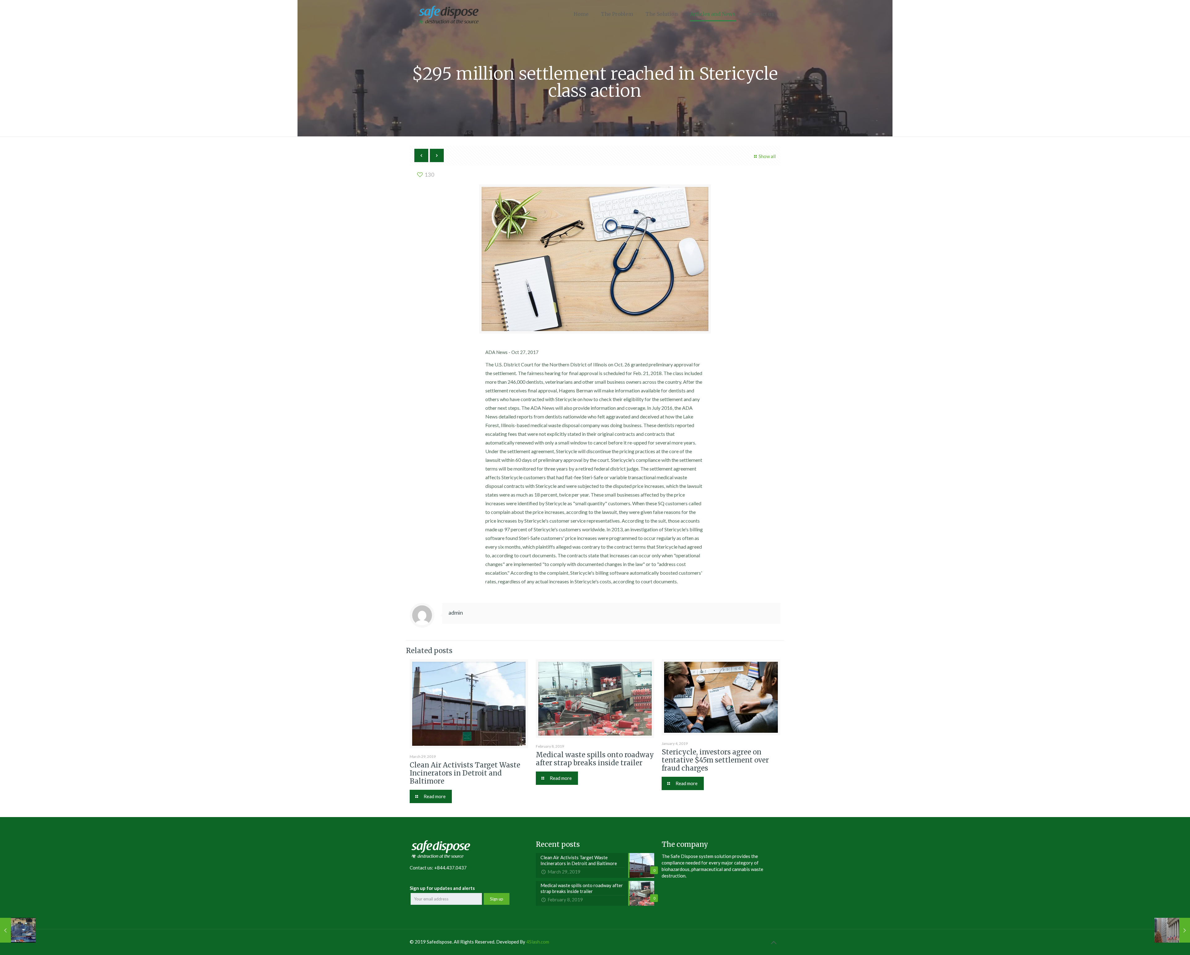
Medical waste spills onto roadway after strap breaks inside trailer (595, 758)
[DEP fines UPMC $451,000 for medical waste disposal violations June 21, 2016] (18, 930)
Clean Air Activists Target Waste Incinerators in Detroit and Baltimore (465, 773)
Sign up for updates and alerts (442, 888)
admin (455, 612)
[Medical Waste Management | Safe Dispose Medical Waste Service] (449, 14)
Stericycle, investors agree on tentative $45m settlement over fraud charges (715, 760)
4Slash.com (537, 941)
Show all (767, 156)
